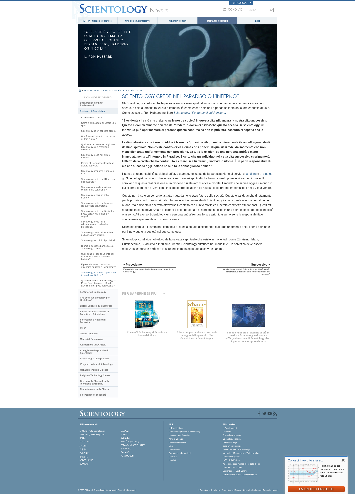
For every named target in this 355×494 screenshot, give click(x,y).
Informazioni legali (269, 490)
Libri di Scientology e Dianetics (96, 306)
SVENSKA (125, 438)
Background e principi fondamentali (91, 104)
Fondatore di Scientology (93, 292)
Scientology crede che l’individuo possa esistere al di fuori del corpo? (97, 214)
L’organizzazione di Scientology (96, 364)
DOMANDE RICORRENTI (97, 90)
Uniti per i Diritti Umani (232, 467)
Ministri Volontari (177, 21)
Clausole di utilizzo (251, 490)
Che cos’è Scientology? (137, 21)
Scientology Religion (232, 439)
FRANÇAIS (85, 442)
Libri (257, 21)
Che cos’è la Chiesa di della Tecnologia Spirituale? (94, 382)
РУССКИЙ (84, 453)
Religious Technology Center (95, 375)
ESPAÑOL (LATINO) (130, 442)
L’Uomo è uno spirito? (92, 117)
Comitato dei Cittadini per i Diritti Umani (240, 474)
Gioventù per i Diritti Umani (234, 471)
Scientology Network (232, 435)
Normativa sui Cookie (231, 490)
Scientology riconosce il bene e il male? (97, 172)
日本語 (83, 449)
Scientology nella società (93, 395)
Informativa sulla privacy (209, 490)
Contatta (173, 457)
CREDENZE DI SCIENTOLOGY (128, 90)
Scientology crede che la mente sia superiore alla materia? (97, 204)
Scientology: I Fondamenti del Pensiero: (200, 112)
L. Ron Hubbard (176, 428)
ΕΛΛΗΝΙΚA (126, 449)
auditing (251, 173)
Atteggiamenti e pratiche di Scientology (94, 351)
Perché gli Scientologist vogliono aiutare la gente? (97, 164)
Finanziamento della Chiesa (94, 389)
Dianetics (227, 432)
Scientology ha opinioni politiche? (98, 240)
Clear (83, 328)
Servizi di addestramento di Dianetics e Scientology (94, 313)
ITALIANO (125, 452)
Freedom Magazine (231, 457)
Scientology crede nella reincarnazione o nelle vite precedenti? (94, 224)
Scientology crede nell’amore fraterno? (96, 156)
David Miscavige (230, 442)
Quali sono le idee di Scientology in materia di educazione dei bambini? (97, 256)
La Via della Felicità (231, 460)
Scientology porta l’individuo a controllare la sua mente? (96, 188)
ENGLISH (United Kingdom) (92, 434)
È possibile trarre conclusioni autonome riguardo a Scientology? (98, 265)
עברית (83, 445)
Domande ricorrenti (217, 21)
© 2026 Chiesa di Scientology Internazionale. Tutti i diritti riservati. (107, 490)
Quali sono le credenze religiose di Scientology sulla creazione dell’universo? (98, 147)
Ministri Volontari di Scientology (236, 449)
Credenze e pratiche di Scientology (184, 432)
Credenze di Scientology (92, 111)
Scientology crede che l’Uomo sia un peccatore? (98, 180)
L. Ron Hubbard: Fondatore (97, 21)
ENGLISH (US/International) (92, 431)
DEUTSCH (84, 464)
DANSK (83, 438)
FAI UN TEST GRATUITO (316, 489)
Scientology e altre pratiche (94, 358)
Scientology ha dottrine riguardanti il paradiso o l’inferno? (98, 273)
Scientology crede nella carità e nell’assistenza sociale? (97, 233)
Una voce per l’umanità (179, 435)
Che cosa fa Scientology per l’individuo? (95, 299)
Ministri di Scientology (91, 339)
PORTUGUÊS (127, 456)
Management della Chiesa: (94, 370)
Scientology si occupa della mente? (95, 196)
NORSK (124, 434)
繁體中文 (84, 457)
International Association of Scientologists (241, 453)
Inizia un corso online (232, 446)
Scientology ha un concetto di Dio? (98, 131)
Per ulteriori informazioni (179, 453)
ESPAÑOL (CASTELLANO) (133, 445)
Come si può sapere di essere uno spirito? (98, 124)
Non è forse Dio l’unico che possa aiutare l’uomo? (98, 137)
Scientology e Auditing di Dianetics (93, 321)
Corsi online (174, 449)
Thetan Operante (89, 333)
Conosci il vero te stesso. (305, 460)
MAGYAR (125, 431)
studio (267, 173)
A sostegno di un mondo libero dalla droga (241, 464)
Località (172, 460)
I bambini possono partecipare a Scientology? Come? (97, 247)
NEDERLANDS (86, 460)
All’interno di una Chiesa (93, 344)
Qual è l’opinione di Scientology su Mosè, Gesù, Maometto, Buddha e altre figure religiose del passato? (98, 283)
